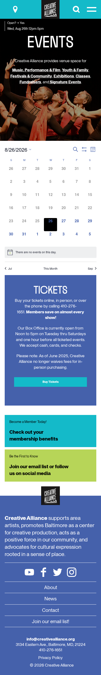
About (50, 587)
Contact (50, 610)
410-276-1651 (50, 649)
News (50, 599)
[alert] (51, 252)
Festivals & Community (31, 76)
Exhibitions (64, 76)
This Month (50, 268)
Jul (10, 268)
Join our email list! (50, 621)
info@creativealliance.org (51, 639)
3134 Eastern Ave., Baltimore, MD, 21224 (50, 644)
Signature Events (65, 82)
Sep (90, 268)
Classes (83, 76)
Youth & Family (75, 70)
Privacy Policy (50, 657)
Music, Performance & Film (36, 70)
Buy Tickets (51, 382)
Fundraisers (30, 82)
